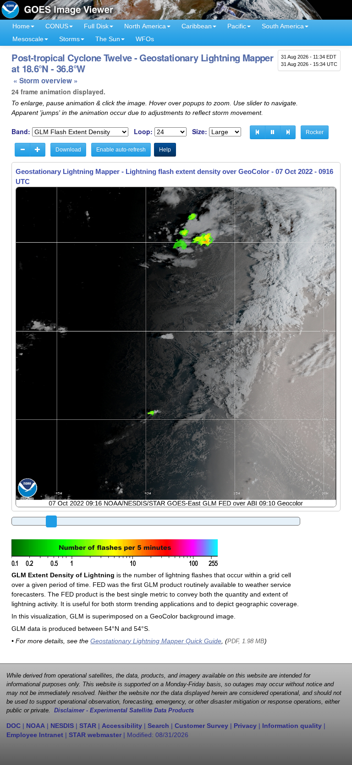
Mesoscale (28, 39)
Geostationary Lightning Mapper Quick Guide (155, 641)
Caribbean (197, 26)
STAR (87, 725)
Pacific (236, 26)
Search (158, 725)
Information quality (292, 725)
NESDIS (62, 725)
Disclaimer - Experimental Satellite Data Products (124, 710)
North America (145, 26)
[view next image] (288, 132)
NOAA (35, 725)
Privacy (245, 725)
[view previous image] (257, 132)
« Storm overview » (45, 81)
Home (21, 26)
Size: (199, 132)
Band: (20, 132)
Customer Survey (201, 725)
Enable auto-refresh (121, 149)
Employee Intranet (34, 734)
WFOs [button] (145, 39)
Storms (69, 39)
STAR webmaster (95, 734)
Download (68, 149)
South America (283, 26)
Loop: (143, 132)
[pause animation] (272, 132)
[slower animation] (22, 150)
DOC (13, 725)
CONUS (56, 26)
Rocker (315, 132)
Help (165, 149)
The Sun (107, 39)
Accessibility (122, 725)
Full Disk (96, 26)
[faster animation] (37, 150)
